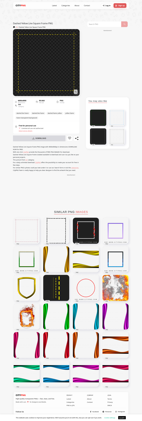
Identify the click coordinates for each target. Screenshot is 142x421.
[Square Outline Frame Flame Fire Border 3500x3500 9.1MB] (27, 316)
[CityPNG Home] (21, 5)
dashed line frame (23, 113)
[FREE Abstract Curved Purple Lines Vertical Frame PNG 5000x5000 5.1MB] (115, 316)
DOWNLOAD (41, 138)
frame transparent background (27, 118)
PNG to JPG (71, 405)
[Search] (124, 24)
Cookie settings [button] (109, 418)
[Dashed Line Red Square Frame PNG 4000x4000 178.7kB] (27, 231)
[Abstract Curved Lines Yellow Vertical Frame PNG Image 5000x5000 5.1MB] (56, 259)
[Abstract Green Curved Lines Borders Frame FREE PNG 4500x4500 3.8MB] (27, 374)
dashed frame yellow (55, 113)
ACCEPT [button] (122, 418)
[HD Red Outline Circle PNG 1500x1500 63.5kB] (86, 288)
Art (19, 104)
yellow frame (69, 113)
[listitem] (94, 411)
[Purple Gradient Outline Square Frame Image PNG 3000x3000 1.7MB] (115, 231)
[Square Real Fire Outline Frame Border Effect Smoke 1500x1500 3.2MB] (115, 288)
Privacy (110, 402)
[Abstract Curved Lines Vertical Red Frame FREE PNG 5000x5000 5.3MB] (56, 345)
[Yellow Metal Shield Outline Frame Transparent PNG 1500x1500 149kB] (27, 288)
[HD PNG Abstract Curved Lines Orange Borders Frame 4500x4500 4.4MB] (115, 345)
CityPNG (26, 152)
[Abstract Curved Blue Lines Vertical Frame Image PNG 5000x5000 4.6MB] (86, 316)
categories (74, 168)
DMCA (109, 405)
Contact (87, 5)
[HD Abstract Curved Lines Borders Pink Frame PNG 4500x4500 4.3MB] (115, 374)
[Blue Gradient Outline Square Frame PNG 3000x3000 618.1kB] (115, 259)
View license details (25, 131)
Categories (65, 5)
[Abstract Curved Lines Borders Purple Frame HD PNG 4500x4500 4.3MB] (86, 374)
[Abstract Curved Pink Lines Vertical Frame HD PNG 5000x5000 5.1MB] (27, 345)
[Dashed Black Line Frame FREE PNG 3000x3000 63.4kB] (56, 231)
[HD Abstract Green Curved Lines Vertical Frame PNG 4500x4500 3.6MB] (56, 316)
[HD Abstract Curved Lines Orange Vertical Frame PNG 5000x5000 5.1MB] (86, 345)
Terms (109, 399)
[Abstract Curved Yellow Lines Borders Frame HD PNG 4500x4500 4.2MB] (86, 259)
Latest (54, 5)
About (77, 5)
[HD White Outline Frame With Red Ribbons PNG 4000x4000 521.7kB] (86, 231)
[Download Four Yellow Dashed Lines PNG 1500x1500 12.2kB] (56, 288)
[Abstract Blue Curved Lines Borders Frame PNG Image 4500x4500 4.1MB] (56, 374)
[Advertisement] (107, 63)
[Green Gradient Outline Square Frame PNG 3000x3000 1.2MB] (27, 259)
